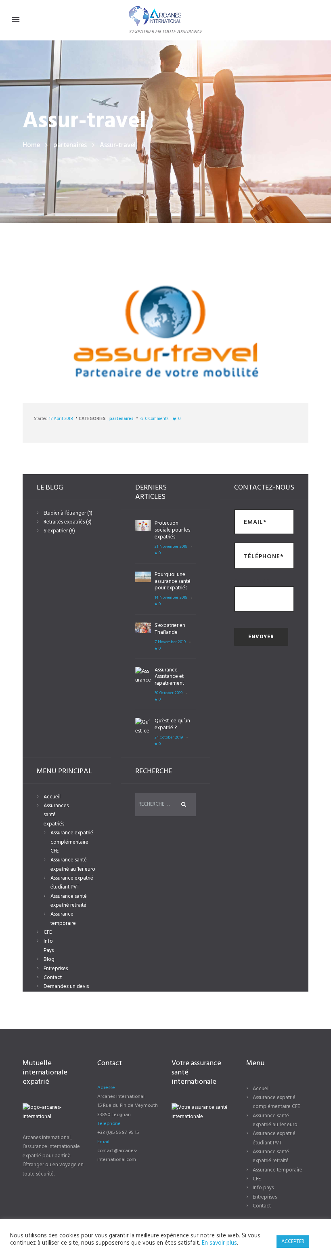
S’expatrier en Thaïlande (170, 629)
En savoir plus (219, 1243)
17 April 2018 (61, 418)
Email (103, 1142)
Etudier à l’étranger (65, 513)
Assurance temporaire (63, 918)
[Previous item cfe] (94, 331)
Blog (49, 959)
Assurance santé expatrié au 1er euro (72, 864)
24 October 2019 (169, 737)
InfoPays (49, 945)
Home (31, 145)
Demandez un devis (66, 986)
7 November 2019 (170, 642)
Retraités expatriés (64, 522)
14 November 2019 (171, 597)
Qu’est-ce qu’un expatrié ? (172, 724)
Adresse (106, 1088)
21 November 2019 (171, 546)
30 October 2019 (168, 693)
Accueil (52, 797)
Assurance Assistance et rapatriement (169, 677)
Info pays (263, 1188)
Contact (53, 977)
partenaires (70, 145)
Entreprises (56, 969)
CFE (48, 932)
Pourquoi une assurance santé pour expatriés (173, 581)
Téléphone (109, 1124)
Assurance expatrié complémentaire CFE (71, 842)
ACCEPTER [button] (292, 1241)
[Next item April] (237, 331)
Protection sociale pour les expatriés (172, 530)
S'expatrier (56, 531)
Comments (156, 418)
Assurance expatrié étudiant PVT (71, 882)
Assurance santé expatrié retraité (68, 901)
